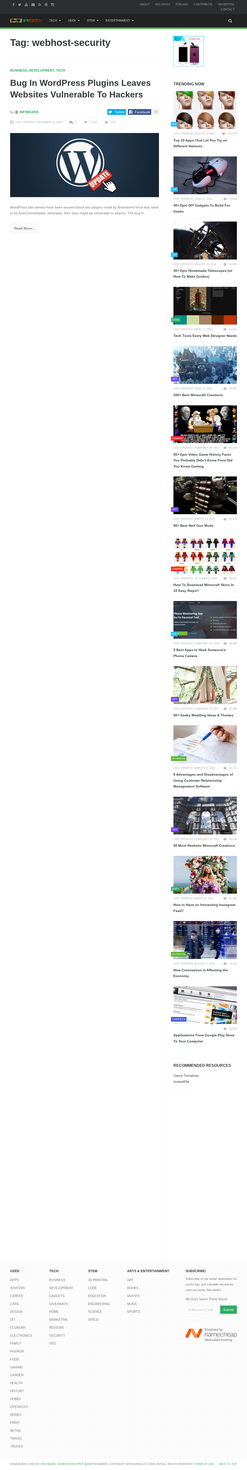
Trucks (16, 1446)
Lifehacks (19, 1407)
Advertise (226, 4)
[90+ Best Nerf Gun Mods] (205, 495)
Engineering (99, 1304)
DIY (12, 1320)
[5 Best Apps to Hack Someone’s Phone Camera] (205, 620)
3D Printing (98, 1280)
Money (16, 1415)
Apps (14, 1280)
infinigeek (29, 112)
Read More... (24, 228)
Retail (15, 1431)
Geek (72, 20)
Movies (133, 1296)
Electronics (21, 1335)
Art (130, 1280)
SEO (52, 1343)
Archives (162, 4)
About (145, 4)
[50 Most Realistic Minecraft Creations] (205, 815)
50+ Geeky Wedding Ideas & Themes (203, 715)
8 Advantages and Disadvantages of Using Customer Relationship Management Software (203, 780)
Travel (16, 1438)
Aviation (17, 1288)
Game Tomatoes (186, 1075)
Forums (182, 4)
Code (92, 1288)
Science (95, 1312)
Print (15, 1423)
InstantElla (181, 1082)
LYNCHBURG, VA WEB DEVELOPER (61, 1464)
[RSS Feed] (40, 4)
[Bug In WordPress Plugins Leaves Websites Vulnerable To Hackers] (84, 165)
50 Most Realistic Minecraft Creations (204, 845)
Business (18, 70)
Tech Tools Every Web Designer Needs (205, 336)
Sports (133, 1312)
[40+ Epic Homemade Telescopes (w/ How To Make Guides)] (205, 240)
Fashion (17, 1351)
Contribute (203, 4)
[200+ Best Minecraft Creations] (205, 365)
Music (132, 1304)
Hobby (15, 1399)
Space (93, 1320)
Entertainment (118, 20)
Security (57, 1335)
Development (41, 70)
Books (132, 1288)
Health (16, 1383)
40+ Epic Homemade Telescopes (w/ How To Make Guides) (202, 274)
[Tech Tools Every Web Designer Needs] (205, 306)
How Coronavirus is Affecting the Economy (200, 973)
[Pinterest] (47, 4)
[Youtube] (27, 4)
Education (97, 1296)
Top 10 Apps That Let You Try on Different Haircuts (200, 143)
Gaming (16, 1367)
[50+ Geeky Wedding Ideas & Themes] (205, 685)
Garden (16, 1375)
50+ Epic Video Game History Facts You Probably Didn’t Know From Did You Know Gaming (203, 460)
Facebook (142, 112)
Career (16, 1296)
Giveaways (58, 1304)
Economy (18, 1327)
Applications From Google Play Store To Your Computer (203, 1038)
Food (14, 1359)
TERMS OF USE (204, 1464)
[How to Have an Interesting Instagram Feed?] (205, 875)
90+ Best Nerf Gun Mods (193, 525)
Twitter (120, 112)
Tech (53, 20)
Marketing (58, 1320)
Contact (227, 9)
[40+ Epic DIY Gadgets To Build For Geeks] (205, 175)
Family (15, 1343)
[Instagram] (53, 4)
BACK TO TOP (228, 1464)
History (17, 1391)
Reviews (56, 1327)
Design (16, 1312)
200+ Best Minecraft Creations (198, 395)
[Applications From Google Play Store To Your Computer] (205, 1005)
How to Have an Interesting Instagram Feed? (204, 908)
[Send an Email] (33, 4)
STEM (91, 20)
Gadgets (57, 1296)
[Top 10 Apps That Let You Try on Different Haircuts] (205, 110)
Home (54, 1312)
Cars (14, 1304)
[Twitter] (20, 4)
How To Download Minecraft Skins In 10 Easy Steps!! (203, 588)
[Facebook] (14, 4)
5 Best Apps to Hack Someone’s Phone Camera (199, 653)
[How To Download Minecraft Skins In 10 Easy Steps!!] (205, 554)
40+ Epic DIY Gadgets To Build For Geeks (201, 208)
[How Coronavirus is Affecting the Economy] (205, 940)
